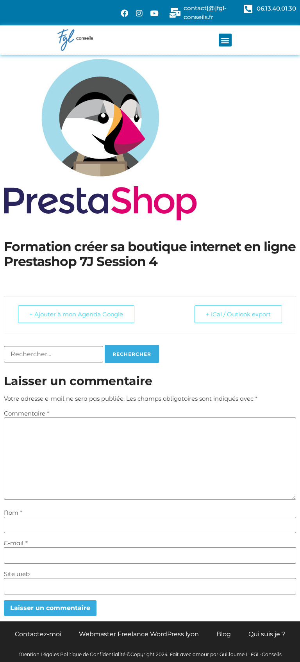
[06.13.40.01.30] (248, 9)
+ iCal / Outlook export (238, 314)
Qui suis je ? (266, 634)
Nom (13, 513)
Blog (223, 634)
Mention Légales (38, 654)
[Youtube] (154, 12)
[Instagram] (139, 12)
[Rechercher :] (53, 354)
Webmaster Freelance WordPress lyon (139, 634)
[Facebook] (124, 12)
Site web (17, 574)
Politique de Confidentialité (92, 654)
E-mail (16, 543)
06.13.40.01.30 (276, 8)
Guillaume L (234, 654)
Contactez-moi (38, 634)
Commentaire (26, 413)
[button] (225, 40)
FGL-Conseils (266, 654)
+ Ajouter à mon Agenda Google (76, 314)
